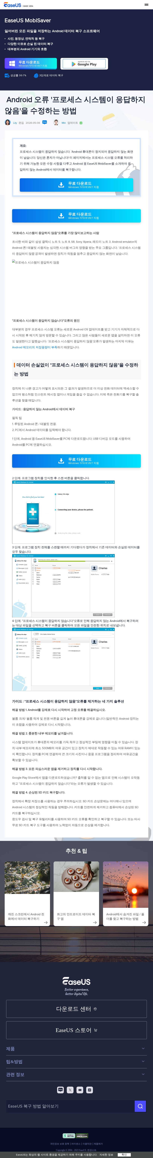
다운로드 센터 (73, 1009)
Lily (15, 123)
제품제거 (98, 1143)
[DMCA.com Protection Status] (82, 1136)
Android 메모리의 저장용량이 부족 (34, 347)
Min (64, 123)
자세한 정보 (106, 1155)
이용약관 (87, 1143)
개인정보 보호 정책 (59, 1143)
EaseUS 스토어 (74, 1030)
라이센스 (75, 1143)
